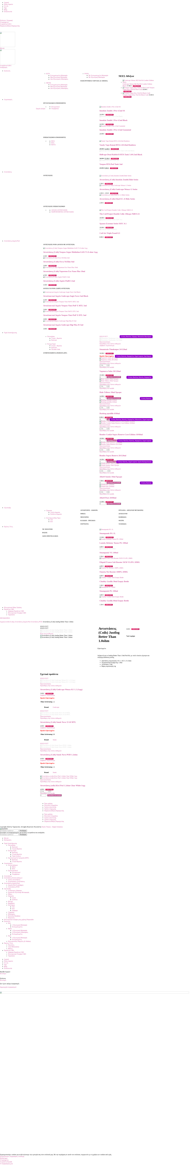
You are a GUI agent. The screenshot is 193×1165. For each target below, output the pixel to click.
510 (51, 520)
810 (51, 521)
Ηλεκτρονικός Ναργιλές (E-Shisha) (94, 81)
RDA (53, 141)
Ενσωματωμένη (17, 927)
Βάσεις (44, 532)
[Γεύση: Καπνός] (127, 400)
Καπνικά (54, 340)
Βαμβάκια (122, 517)
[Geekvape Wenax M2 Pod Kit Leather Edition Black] (139, 82)
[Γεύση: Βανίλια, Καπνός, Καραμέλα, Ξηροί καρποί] (127, 442)
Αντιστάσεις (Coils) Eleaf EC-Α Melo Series (117, 199)
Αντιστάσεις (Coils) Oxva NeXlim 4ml (58, 262)
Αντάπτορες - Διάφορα (89, 510)
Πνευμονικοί (55, 107)
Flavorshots (51, 336)
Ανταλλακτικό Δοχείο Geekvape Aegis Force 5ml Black (65, 296)
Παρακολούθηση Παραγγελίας (10, 26)
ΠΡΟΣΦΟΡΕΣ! (5, 618)
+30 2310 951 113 (6, 15)
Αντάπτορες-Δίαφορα (15, 890)
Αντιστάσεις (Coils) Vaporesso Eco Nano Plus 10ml (64, 271)
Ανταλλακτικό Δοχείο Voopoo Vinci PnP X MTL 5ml (65, 306)
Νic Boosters (47, 529)
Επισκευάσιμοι (13, 865)
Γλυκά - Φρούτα (56, 338)
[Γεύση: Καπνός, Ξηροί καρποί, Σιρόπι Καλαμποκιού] (127, 463)
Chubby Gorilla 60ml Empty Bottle (114, 601)
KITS (48, 73)
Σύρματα (49, 510)
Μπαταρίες (84, 517)
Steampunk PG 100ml (109, 591)
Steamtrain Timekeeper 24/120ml (113, 349)
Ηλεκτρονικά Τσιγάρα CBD (17, 613)
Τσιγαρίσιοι (16, 874)
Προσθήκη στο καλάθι (113, 377)
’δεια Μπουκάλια (13, 947)
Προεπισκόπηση (105, 342)
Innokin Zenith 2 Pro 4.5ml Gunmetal (115, 130)
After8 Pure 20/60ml (108, 498)
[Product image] (111, 340)
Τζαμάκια (122, 524)
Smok (54, 740)
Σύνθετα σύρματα (56, 514)
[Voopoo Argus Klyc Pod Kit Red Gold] (136, 87)
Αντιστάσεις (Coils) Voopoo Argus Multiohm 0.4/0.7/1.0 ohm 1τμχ (70, 252)
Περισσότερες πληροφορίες (9, 1156)
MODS (48, 83)
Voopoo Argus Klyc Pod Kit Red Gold (138, 88)
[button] (107, 367)
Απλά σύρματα (55, 512)
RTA (52, 143)
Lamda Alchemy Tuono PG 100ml (114, 543)
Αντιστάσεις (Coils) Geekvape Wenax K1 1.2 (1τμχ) (61, 689)
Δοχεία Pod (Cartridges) (15, 885)
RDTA (53, 145)
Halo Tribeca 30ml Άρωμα (110, 392)
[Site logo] (7, 46)
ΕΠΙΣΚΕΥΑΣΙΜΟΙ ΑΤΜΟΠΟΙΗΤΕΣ (54, 137)
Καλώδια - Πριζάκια (87, 520)
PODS (86, 73)
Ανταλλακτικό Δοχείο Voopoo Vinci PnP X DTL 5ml (64, 315)
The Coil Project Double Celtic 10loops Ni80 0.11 (120, 214)
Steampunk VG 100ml (109, 553)
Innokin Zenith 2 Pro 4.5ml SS (112, 111)
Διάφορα (15, 910)
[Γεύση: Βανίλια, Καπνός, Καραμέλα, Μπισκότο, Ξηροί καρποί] (127, 421)
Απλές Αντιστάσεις (14, 880)
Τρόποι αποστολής (50, 807)
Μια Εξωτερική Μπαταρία (58, 77)
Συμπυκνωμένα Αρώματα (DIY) (55, 353)
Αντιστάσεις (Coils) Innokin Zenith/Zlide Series (119, 180)
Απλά (14, 898)
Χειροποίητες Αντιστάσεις (16, 881)
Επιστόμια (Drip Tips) (53, 518)
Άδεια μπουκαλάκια (50, 536)
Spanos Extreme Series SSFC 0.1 (113, 224)
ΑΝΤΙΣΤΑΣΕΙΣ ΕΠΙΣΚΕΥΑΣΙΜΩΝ (54, 206)
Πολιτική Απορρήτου (51, 805)
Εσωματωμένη (17, 939)
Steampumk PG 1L (108, 533)
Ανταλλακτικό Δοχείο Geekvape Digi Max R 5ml (63, 325)
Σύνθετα (14, 899)
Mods (10, 928)
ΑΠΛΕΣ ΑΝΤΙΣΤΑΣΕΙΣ (59, 210)
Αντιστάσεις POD (37, 622)
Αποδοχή (21, 1156)
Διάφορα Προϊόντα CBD (16, 611)
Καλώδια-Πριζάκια (14, 916)
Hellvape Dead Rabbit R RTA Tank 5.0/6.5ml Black (121, 154)
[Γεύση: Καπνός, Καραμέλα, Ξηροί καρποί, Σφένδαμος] (127, 358)
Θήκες (83, 513)
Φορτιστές (84, 524)
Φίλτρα (121, 520)
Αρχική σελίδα (5, 622)
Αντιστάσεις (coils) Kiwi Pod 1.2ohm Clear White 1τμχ (62, 785)
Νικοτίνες (11, 945)
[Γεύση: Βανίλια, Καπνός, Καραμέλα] (127, 379)
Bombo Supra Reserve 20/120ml (113, 456)
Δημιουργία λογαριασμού (8, 987)
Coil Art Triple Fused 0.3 (110, 233)
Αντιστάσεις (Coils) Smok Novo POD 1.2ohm (59, 755)
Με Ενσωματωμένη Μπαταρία (98, 75)
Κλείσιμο (3, 973)
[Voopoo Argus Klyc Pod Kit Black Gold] (136, 93)
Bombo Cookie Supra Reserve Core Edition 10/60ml (121, 434)
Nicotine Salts (55, 349)
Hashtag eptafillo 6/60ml (110, 413)
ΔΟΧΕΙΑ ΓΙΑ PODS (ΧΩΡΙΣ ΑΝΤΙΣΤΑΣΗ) (56, 288)
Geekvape (56, 707)
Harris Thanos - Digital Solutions (52, 827)
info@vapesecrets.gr (6, 17)
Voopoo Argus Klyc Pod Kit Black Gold (136, 95)
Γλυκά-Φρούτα (17, 849)
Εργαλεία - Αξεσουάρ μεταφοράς (131, 510)
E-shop (12, 622)
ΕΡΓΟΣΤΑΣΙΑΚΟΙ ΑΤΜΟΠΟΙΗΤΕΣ (54, 103)
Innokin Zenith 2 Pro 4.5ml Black (113, 120)
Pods (9, 936)
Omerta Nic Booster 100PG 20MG (114, 572)
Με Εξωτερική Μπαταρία (96, 77)
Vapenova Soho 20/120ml (110, 371)
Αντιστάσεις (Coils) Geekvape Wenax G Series (118, 189)
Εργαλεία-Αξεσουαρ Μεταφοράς (18, 892)
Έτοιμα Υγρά (51, 344)
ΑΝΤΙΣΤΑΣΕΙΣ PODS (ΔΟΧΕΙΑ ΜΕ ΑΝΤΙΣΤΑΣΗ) (59, 244)
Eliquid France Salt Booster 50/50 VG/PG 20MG (120, 562)
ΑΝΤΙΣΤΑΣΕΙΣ (48, 175)
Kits (9, 923)
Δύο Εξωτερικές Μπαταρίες (59, 79)
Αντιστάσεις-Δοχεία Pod (23, 622)
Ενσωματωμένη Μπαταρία (58, 75)
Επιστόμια (11, 905)
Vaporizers (11, 615)
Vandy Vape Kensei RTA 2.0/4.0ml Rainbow (118, 145)
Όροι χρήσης (48, 803)
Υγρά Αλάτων (16, 856)
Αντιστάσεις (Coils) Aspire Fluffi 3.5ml (59, 281)
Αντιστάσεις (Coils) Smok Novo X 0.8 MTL (58, 722)
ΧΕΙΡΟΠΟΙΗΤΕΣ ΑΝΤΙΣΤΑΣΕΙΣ (62, 212)
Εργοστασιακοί (13, 870)
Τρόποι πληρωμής (50, 809)
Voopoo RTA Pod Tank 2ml (111, 164)
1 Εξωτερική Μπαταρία (19, 925)
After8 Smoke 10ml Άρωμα (111, 477)
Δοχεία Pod (123, 513)
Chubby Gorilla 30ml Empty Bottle (114, 581)
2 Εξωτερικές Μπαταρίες (20, 932)
